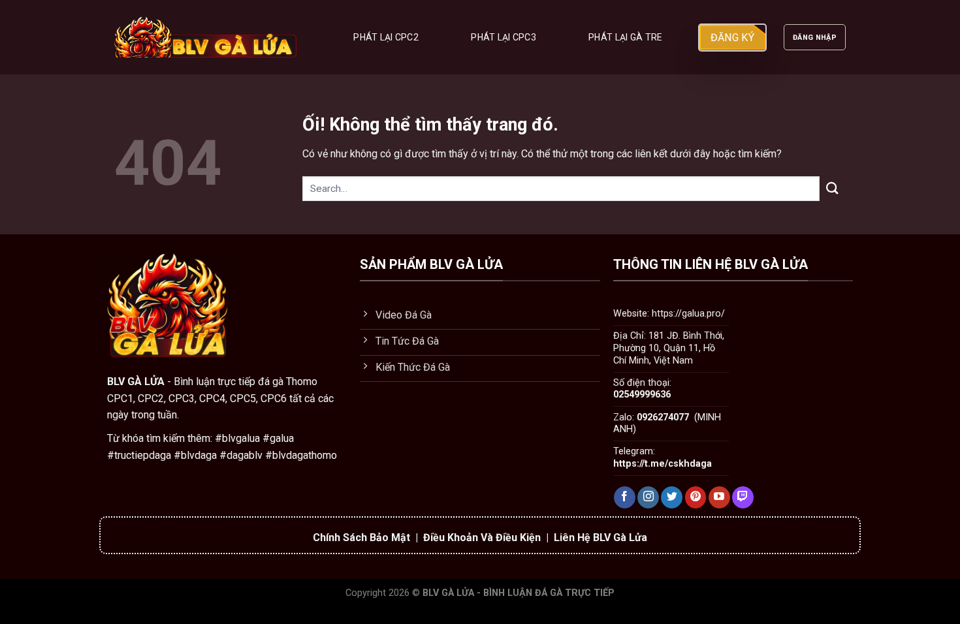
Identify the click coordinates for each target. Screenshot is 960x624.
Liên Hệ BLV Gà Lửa (600, 537)
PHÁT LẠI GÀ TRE (625, 37)
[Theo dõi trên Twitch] (743, 497)
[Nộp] (833, 188)
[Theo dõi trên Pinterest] (696, 497)
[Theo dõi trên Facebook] (624, 497)
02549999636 (642, 394)
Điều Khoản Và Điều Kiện (482, 537)
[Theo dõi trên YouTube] (719, 497)
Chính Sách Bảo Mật (361, 537)
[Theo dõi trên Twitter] (671, 497)
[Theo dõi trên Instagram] (648, 497)
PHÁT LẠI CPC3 (503, 37)
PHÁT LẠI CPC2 (386, 37)
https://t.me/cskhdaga (662, 463)
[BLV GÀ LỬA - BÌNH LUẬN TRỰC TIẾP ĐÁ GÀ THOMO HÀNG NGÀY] (206, 37)
